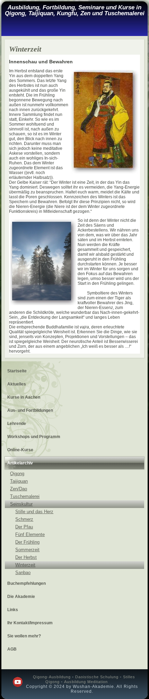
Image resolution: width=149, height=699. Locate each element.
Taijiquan (19, 481)
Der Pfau (24, 526)
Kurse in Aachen (23, 397)
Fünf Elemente (30, 534)
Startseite (17, 371)
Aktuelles (16, 384)
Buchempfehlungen (26, 583)
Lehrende (16, 423)
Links (12, 609)
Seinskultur (21, 504)
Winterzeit (25, 565)
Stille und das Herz (34, 511)
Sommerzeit (27, 549)
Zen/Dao (18, 488)
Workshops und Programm (33, 436)
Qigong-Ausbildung (52, 677)
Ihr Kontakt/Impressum (30, 622)
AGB (12, 649)
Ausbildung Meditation (86, 682)
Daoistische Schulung (97, 677)
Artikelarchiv (20, 463)
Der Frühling (27, 542)
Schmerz (24, 519)
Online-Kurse (20, 449)
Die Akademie (21, 596)
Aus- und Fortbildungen (30, 410)
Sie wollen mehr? (24, 636)
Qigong (17, 473)
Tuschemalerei (25, 496)
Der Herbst (26, 557)
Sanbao (22, 572)
